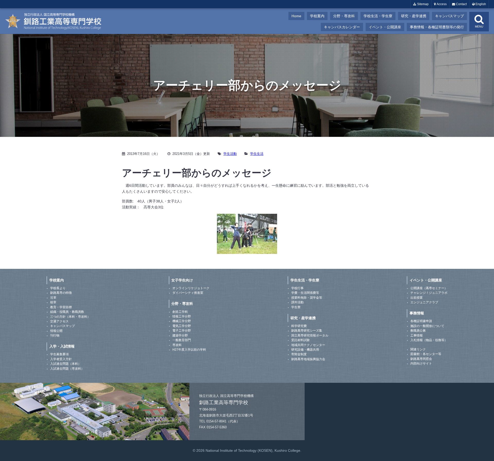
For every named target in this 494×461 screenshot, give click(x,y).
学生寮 (296, 307)
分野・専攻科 (344, 16)
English (480, 4)
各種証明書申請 (421, 321)
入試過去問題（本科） (65, 363)
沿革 (53, 297)
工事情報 (416, 335)
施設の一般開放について (427, 325)
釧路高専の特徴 (61, 292)
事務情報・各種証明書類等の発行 (437, 27)
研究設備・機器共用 (305, 349)
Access (441, 4)
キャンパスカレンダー (342, 27)
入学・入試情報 (62, 346)
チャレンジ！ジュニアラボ (428, 292)
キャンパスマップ (449, 16)
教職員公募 (418, 330)
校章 (53, 302)
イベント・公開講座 (385, 27)
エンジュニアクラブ (424, 302)
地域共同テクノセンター (308, 345)
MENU (479, 26)
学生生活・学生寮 (304, 280)
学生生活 (256, 154)
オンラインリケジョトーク (190, 288)
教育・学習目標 (61, 307)
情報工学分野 (181, 316)
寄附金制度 (299, 354)
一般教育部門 (181, 340)
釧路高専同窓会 (421, 358)
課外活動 (297, 302)
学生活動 (230, 154)
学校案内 (317, 16)
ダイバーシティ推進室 (187, 292)
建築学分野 (180, 335)
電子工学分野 (181, 330)
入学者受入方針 (61, 359)
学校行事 (297, 288)
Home (296, 16)
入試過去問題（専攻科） (67, 368)
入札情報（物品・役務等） (428, 340)
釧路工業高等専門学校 (56, 21)
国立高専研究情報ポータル (309, 335)
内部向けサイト (421, 363)
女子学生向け (182, 280)
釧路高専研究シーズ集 (306, 330)
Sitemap (422, 4)
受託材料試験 (300, 340)
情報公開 (56, 330)
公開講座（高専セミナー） (428, 288)
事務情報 (417, 313)
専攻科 (177, 345)
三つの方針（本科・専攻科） (70, 316)
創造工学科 (180, 311)
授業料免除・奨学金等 (306, 297)
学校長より (58, 288)
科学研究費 (299, 325)
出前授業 (416, 297)
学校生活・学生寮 (378, 16)
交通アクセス (59, 321)
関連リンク (418, 349)
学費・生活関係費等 (305, 292)
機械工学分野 (181, 321)
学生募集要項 (59, 354)
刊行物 (54, 335)
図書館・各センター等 (425, 354)
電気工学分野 (181, 325)
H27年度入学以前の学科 (189, 349)
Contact (461, 4)
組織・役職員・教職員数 (67, 311)
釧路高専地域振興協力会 (308, 359)
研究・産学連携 (413, 16)
